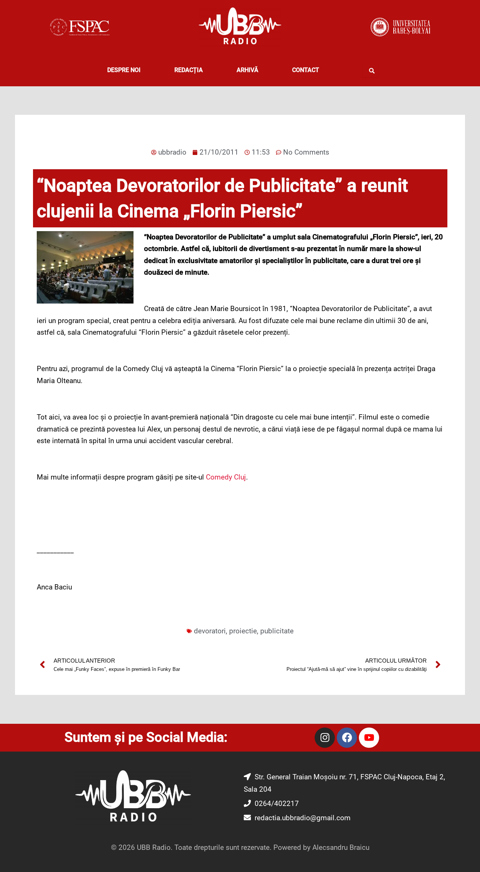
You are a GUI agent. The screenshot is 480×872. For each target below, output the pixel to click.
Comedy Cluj (226, 477)
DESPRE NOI (124, 70)
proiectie (243, 631)
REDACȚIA (188, 70)
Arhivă (247, 70)
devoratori (210, 631)
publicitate (277, 631)
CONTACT (305, 70)
